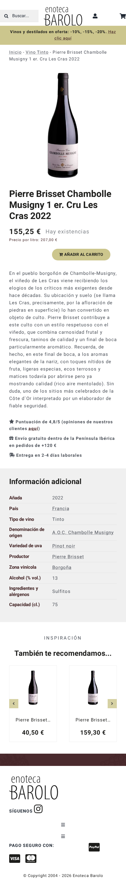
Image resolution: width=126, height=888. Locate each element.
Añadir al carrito (83, 254)
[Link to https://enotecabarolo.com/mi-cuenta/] (95, 15)
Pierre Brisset (68, 556)
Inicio (15, 52)
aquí (33, 428)
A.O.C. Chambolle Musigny (83, 532)
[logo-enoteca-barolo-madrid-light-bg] (63, 8)
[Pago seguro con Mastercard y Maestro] (38, 809)
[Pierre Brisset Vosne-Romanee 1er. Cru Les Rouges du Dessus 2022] (93, 703)
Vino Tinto (37, 52)
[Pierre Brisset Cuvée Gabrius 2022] (33, 703)
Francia (60, 508)
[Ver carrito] (123, 16)
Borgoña (62, 567)
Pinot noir (63, 545)
